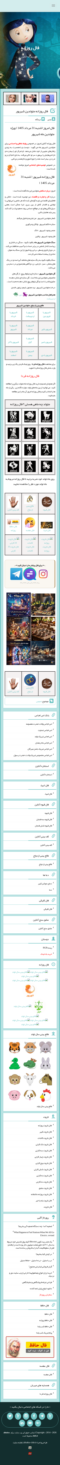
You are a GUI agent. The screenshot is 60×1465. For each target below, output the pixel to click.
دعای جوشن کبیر (45, 883)
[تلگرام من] (42, 1416)
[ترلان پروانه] (30, 99)
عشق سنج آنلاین (45, 928)
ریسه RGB (47, 948)
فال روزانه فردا (46, 1394)
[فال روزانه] (18, 605)
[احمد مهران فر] (47, 99)
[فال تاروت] (43, 605)
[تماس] (18, 1416)
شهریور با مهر (46, 342)
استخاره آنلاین (46, 774)
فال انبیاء (46, 530)
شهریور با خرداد (13, 314)
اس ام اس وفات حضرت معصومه (39, 724)
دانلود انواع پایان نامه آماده (41, 1288)
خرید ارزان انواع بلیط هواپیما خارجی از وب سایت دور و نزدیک (31, 1274)
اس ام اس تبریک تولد (43, 736)
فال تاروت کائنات (30, 549)
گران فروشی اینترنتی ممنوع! (40, 1266)
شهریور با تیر (46, 329)
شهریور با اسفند (13, 353)
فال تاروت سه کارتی (43, 1150)
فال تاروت (48, 1207)
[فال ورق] (18, 654)
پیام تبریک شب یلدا (44, 1333)
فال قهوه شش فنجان (43, 825)
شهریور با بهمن (30, 353)
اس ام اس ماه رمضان (43, 742)
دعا (50, 889)
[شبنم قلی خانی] (12, 99)
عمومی (39, 701)
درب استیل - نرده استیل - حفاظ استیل (36, 1260)
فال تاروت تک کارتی (44, 1144)
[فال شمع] (18, 629)
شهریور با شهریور (13, 327)
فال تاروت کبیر (46, 1132)
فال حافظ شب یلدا (44, 1326)
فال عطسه (48, 1374)
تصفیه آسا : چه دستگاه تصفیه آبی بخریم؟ (35, 1226)
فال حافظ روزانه (13, 528)
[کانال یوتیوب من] (30, 1423)
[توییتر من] (10, 1416)
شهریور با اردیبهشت (30, 314)
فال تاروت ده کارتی (44, 1182)
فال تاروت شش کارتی (43, 1169)
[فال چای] (43, 654)
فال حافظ (48, 1314)
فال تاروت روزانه (47, 549)
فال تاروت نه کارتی (44, 1175)
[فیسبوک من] (34, 1416)
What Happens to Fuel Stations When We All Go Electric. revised (34, 1233)
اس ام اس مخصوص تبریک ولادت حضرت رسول (33, 755)
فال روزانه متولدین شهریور (32, 111)
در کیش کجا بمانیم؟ (44, 1254)
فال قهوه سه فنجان (44, 819)
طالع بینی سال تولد (44, 1106)
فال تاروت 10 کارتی (13, 549)
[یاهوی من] (50, 1416)
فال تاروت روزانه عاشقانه (41, 1194)
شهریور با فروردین (47, 314)
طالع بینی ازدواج (30, 508)
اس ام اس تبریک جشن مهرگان (40, 749)
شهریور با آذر (13, 342)
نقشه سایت (17, 1442)
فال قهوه (48, 813)
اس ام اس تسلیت (45, 730)
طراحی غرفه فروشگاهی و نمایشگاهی (37, 1282)
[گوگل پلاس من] (38, 1423)
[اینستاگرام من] (26, 1416)
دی (20, 295)
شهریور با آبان (30, 340)
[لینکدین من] (22, 1423)
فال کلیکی (48, 909)
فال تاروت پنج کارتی (44, 1163)
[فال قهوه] (43, 629)
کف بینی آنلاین (46, 845)
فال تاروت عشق (45, 1188)
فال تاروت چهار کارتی (43, 1157)
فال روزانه (30, 47)
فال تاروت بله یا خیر (44, 1200)
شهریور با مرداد (30, 327)
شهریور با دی (46, 355)
